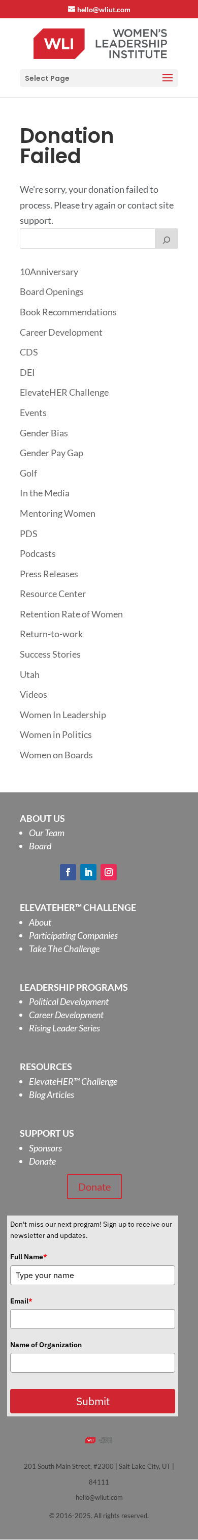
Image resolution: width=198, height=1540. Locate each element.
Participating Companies (73, 935)
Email (21, 1301)
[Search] (166, 238)
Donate (42, 1161)
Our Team (46, 832)
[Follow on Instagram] (109, 872)
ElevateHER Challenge (64, 392)
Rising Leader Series (64, 1027)
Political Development (69, 1001)
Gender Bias (44, 432)
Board (40, 845)
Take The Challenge (64, 948)
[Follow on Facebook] (68, 872)
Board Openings (52, 291)
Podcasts (38, 553)
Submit (93, 1401)
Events (33, 412)
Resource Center (53, 593)
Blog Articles (51, 1094)
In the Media (45, 492)
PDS (29, 533)
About (40, 922)
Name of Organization (46, 1344)
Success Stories (50, 654)
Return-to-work (51, 633)
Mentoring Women (57, 513)
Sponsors (45, 1147)
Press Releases (49, 573)
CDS (29, 352)
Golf (28, 473)
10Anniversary (49, 271)
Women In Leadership (63, 714)
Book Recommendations (68, 311)
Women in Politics (56, 734)
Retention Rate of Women (71, 613)
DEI (27, 372)
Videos (33, 694)
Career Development (61, 332)
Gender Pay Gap (51, 452)
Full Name (28, 1256)
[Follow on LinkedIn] (88, 872)
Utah (30, 674)
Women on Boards (56, 754)
